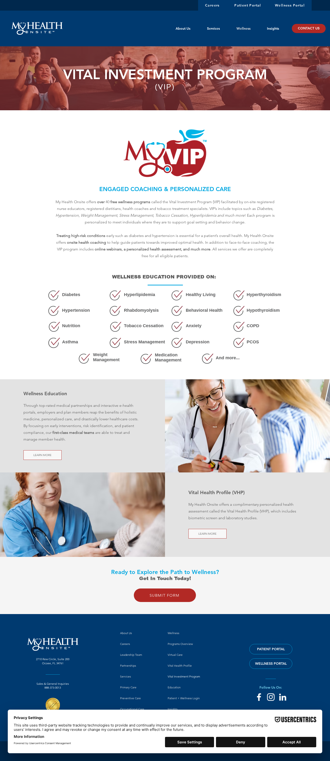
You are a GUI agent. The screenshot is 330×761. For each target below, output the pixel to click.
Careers (125, 644)
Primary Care (128, 687)
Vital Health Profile (180, 665)
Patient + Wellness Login (184, 698)
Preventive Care (130, 698)
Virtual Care (175, 655)
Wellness (173, 633)
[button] (165, 595)
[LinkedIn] (283, 697)
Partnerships (128, 665)
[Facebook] (259, 697)
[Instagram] (271, 697)
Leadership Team (131, 655)
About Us (126, 633)
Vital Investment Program (184, 676)
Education (174, 687)
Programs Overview (180, 644)
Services (125, 676)
